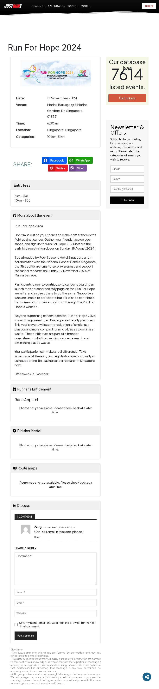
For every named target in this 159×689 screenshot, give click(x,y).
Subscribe (127, 200)
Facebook (42, 374)
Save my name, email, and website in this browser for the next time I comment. (57, 624)
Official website (24, 374)
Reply (37, 537)
